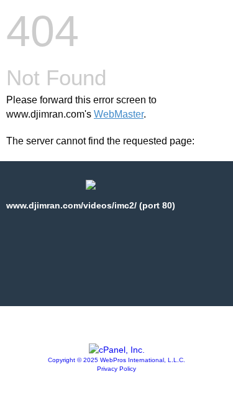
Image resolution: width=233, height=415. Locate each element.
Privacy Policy (116, 368)
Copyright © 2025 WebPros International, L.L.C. (116, 360)
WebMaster (119, 114)
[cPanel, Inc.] (117, 350)
